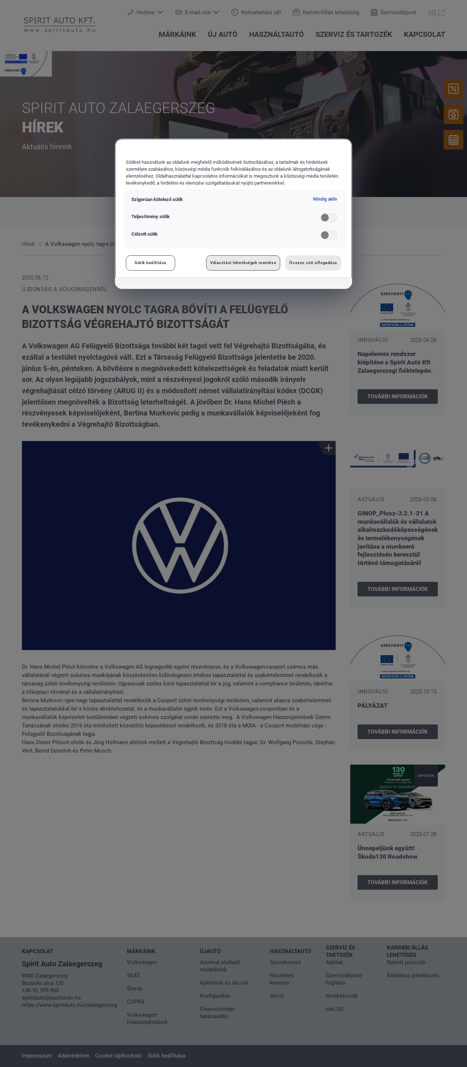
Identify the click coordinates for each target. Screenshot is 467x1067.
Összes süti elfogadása (313, 262)
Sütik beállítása (150, 262)
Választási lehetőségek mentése (243, 262)
